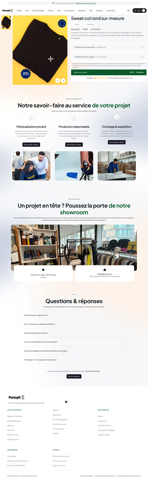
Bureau (10, 425)
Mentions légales (86, 476)
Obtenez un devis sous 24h (86, 3)
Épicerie (11, 430)
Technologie (58, 428)
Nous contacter (74, 376)
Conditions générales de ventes (129, 476)
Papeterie (57, 415)
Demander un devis (31, 145)
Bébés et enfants (14, 416)
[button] (19, 10)
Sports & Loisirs (59, 424)
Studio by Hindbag (106, 430)
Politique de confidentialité (105, 476)
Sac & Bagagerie (60, 419)
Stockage (11, 456)
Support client (59, 465)
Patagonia (102, 421)
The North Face (104, 425)
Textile (55, 433)
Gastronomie (13, 439)
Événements (12, 434)
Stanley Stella (104, 434)
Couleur (92, 57)
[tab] (75, 29)
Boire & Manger (14, 421)
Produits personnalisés (17, 461)
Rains (100, 416)
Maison (56, 410)
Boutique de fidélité (16, 465)
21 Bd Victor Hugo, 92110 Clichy (43, 275)
